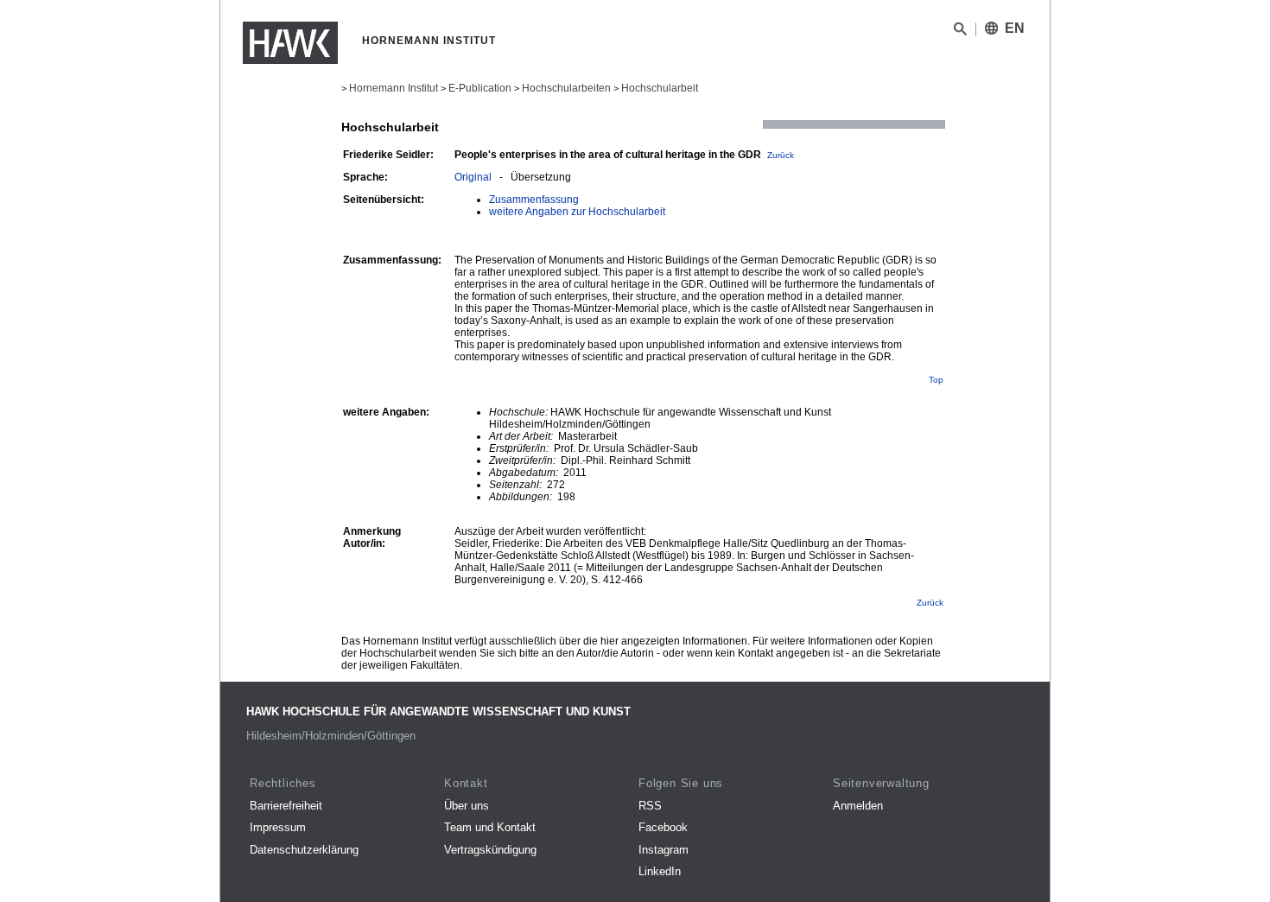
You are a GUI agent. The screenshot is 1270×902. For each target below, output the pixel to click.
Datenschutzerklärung (304, 849)
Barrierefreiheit (286, 805)
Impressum (278, 827)
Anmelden (858, 805)
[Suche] (960, 32)
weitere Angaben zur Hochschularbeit (577, 212)
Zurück (780, 155)
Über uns (466, 805)
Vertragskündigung (490, 849)
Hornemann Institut (393, 88)
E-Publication (479, 88)
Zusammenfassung (534, 200)
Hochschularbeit (659, 88)
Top (936, 379)
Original (473, 177)
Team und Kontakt (490, 827)
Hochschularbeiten (566, 88)
